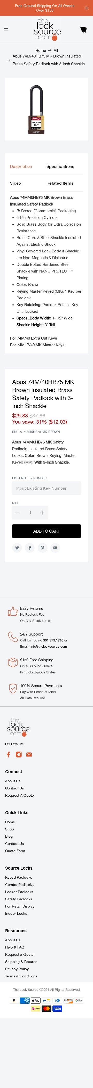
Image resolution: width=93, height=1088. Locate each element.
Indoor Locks (16, 913)
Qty (15, 503)
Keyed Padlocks (18, 877)
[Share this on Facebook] (30, 548)
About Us (12, 781)
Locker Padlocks (19, 892)
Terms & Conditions (21, 976)
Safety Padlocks (18, 899)
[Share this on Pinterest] (43, 548)
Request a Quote (19, 954)
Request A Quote (19, 795)
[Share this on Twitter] (17, 548)
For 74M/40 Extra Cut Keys (33, 338)
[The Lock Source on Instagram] (19, 756)
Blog (9, 836)
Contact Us (14, 788)
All (56, 50)
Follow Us (14, 744)
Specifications (60, 166)
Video (15, 183)
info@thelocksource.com (48, 646)
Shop (9, 829)
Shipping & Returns (21, 962)
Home (40, 50)
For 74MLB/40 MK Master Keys (37, 345)
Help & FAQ (14, 947)
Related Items (60, 183)
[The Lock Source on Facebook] (8, 756)
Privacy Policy (17, 969)
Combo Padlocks (19, 885)
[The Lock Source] (46, 29)
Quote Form (15, 851)
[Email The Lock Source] (29, 756)
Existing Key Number (29, 478)
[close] (86, 8)
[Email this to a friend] (55, 548)
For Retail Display (20, 906)
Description (21, 166)
